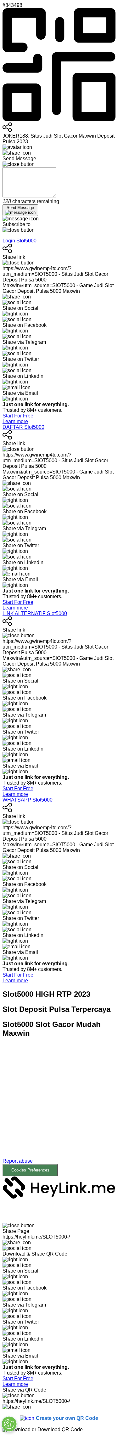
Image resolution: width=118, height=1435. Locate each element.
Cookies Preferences (30, 1170)
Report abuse (18, 1161)
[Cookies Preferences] (9, 1424)
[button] (59, 1110)
